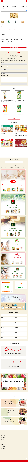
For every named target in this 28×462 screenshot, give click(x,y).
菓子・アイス (2, 327)
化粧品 (2, 337)
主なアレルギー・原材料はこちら (14, 29)
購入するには (2, 439)
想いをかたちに (3, 435)
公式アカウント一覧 (14, 428)
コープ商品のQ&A (3, 448)
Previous (0, 21)
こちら (21, 56)
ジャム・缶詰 (2, 332)
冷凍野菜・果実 (16, 327)
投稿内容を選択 (2, 62)
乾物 (15, 322)
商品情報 (2, 433)
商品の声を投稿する (14, 31)
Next (27, 21)
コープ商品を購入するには (14, 47)
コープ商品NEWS (3, 437)
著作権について (19, 60)
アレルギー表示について (4, 446)
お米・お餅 (16, 317)
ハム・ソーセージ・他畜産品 (4, 322)
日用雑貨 (16, 337)
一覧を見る (14, 118)
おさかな (16, 332)
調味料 (2, 317)
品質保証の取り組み (3, 444)
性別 (1, 66)
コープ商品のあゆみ (3, 442)
